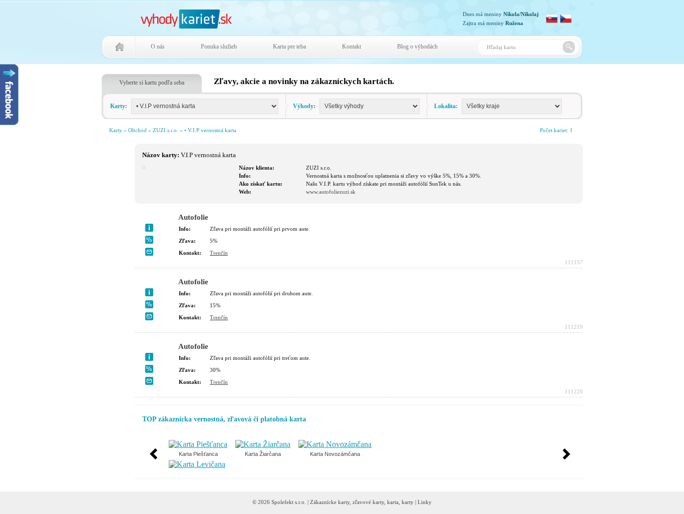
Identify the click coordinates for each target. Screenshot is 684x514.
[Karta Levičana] (197, 464)
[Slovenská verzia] (552, 22)
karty (408, 502)
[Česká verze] (566, 22)
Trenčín (219, 253)
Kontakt (351, 46)
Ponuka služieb (219, 46)
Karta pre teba (289, 46)
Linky (425, 502)
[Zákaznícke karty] (186, 26)
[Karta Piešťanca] (198, 444)
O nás (158, 46)
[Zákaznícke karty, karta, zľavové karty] (120, 53)
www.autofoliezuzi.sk (331, 192)
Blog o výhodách (417, 46)
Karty (115, 130)
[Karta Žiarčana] (262, 444)
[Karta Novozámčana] (335, 444)
